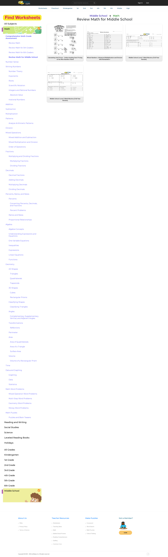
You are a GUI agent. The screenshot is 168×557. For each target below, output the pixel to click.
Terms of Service (24, 530)
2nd (84, 8)
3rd (91, 8)
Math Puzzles (90, 530)
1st (78, 8)
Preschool (55, 8)
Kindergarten (67, 8)
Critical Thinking (91, 533)
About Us (22, 518)
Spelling (55, 540)
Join (125, 532)
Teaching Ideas (57, 526)
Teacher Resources (60, 518)
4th (98, 8)
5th (105, 8)
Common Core (57, 544)
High (128, 8)
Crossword (90, 523)
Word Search (90, 526)
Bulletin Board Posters (59, 533)
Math (54, 530)
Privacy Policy (23, 526)
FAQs (21, 523)
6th (111, 8)
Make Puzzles (91, 518)
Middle (119, 8)
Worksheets (42, 8)
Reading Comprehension (60, 537)
